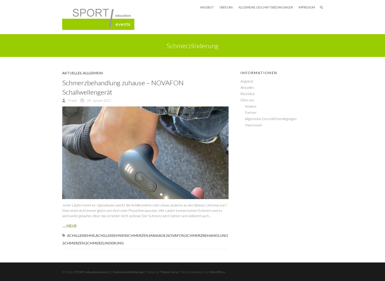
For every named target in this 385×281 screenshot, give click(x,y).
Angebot (207, 7)
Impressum (307, 7)
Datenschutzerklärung (128, 272)
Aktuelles (72, 73)
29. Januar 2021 (98, 100)
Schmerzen (74, 243)
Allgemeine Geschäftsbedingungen (265, 7)
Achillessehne (81, 235)
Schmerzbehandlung (206, 235)
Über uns (226, 7)
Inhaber (251, 106)
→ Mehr (69, 225)
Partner (251, 112)
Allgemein (93, 73)
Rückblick (247, 94)
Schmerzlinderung (105, 243)
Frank (72, 100)
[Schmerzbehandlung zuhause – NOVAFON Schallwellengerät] (145, 152)
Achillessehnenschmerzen (122, 235)
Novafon (175, 235)
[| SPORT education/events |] (98, 17)
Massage (157, 235)
